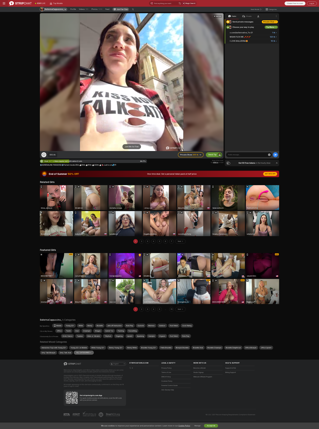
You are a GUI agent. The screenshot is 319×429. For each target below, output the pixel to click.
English (116, 364)
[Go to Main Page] (20, 3)
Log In (312, 3)
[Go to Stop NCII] (113, 414)
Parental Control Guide (169, 385)
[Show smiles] (269, 154)
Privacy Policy (166, 368)
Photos (96, 9)
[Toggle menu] (4, 3)
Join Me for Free (132, 147)
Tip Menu (270, 27)
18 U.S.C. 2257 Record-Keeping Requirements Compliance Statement (230, 415)
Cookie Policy (184, 426)
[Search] (180, 3)
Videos (83, 9)
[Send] (275, 154)
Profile (73, 9)
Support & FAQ (230, 368)
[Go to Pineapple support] (101, 414)
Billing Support (230, 372)
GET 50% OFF (270, 174)
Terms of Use (166, 372)
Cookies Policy (166, 381)
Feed (107, 9)
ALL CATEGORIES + (83, 352)
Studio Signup (198, 372)
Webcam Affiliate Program (202, 377)
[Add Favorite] (43, 154)
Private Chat (268, 22)
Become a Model (199, 368)
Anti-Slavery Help (167, 390)
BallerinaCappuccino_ (51, 319)
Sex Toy (270, 46)
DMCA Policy (166, 377)
